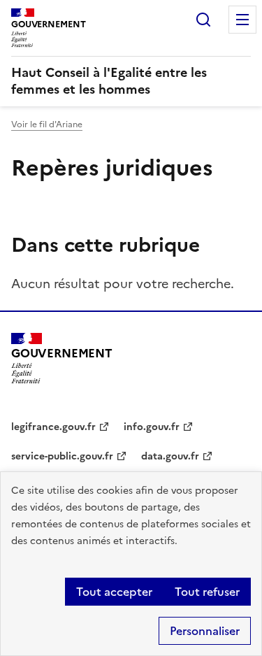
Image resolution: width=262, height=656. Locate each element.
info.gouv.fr (152, 427)
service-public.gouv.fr (62, 456)
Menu (242, 20)
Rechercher (203, 20)
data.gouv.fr (170, 456)
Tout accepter (114, 591)
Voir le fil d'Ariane (46, 124)
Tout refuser (207, 591)
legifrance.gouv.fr (53, 427)
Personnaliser (205, 630)
